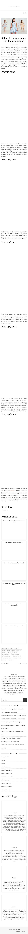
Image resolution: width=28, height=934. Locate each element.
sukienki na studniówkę (7, 776)
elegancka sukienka (6, 650)
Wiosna (3, 660)
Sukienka (15, 652)
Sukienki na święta (5, 780)
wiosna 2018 (10, 660)
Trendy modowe (5, 790)
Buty (3, 648)
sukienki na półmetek (6, 773)
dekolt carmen (9, 648)
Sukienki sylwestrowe (6, 786)
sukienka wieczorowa (6, 658)
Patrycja (6, 663)
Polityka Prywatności (20, 931)
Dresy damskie (5, 757)
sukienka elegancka (6, 654)
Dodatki (16, 648)
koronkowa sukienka (16, 650)
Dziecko (3, 760)
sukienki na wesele (6, 783)
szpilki (20, 658)
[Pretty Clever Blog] (14, 4)
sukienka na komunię (17, 656)
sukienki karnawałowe (6, 770)
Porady (14, 35)
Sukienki (14, 658)
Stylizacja (9, 652)
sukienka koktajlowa (6, 656)
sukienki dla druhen (6, 767)
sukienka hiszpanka (16, 654)
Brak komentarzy (23, 663)
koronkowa (12, 490)
